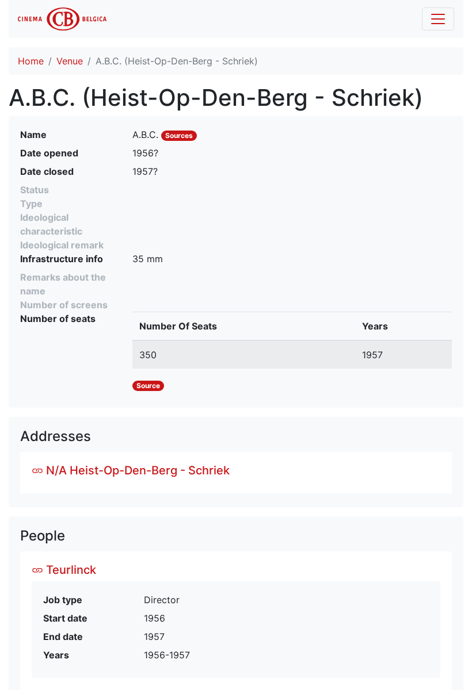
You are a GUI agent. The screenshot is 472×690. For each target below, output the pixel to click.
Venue (69, 61)
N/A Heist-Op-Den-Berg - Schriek (136, 470)
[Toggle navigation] (438, 18)
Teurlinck (69, 570)
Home (31, 61)
